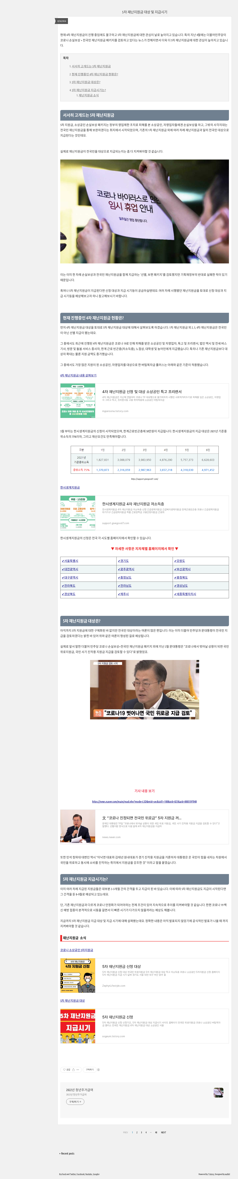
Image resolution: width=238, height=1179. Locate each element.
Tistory (211, 1174)
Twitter (73, 1174)
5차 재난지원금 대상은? (86, 82)
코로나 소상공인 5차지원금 (76, 950)
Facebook (81, 1174)
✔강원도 (179, 560)
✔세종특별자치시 (185, 594)
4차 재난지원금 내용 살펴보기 (78, 375)
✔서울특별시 (70, 560)
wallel (227, 1174)
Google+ (96, 1174)
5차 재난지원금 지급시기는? (89, 90)
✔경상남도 (181, 585)
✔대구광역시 (70, 577)
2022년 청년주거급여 (79, 1090)
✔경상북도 (68, 594)
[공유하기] (73, 1069)
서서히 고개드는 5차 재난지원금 (91, 66)
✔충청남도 (125, 577)
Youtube (88, 1174)
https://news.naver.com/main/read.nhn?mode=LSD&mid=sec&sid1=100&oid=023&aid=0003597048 (144, 801)
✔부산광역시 (182, 569)
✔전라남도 (125, 585)
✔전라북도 (68, 585)
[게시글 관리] (78, 1069)
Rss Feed (62, 1174)
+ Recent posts (66, 1153)
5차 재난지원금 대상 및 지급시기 (144, 12)
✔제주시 (123, 594)
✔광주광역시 (126, 569)
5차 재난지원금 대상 (72, 1000)
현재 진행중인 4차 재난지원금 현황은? (95, 74)
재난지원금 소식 (89, 95)
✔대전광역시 (70, 569)
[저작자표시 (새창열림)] (98, 1069)
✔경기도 (123, 560)
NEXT (163, 1132)
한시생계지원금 (70, 487)
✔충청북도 (181, 577)
